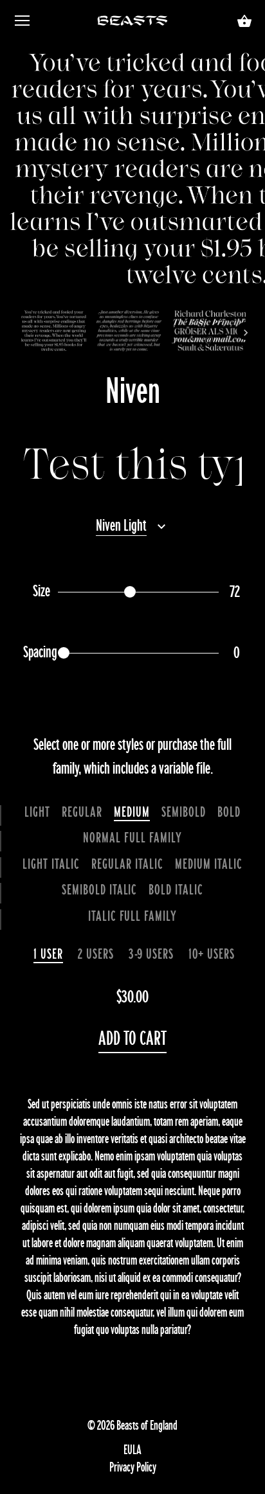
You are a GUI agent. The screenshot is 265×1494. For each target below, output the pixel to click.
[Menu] (22, 23)
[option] (53, 330)
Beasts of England (147, 1425)
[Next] (246, 331)
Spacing (40, 652)
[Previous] (19, 331)
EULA (132, 1450)
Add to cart (132, 1038)
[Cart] (244, 22)
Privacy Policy (132, 1467)
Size (41, 591)
